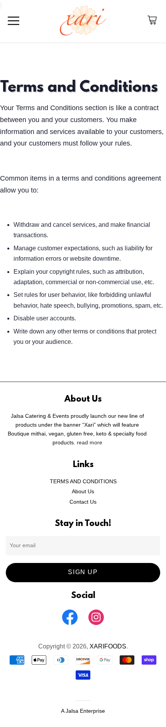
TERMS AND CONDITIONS (83, 481)
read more (89, 443)
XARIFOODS (108, 646)
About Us (83, 491)
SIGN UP (83, 572)
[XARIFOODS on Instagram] (96, 625)
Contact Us (83, 502)
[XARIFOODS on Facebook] (70, 625)
